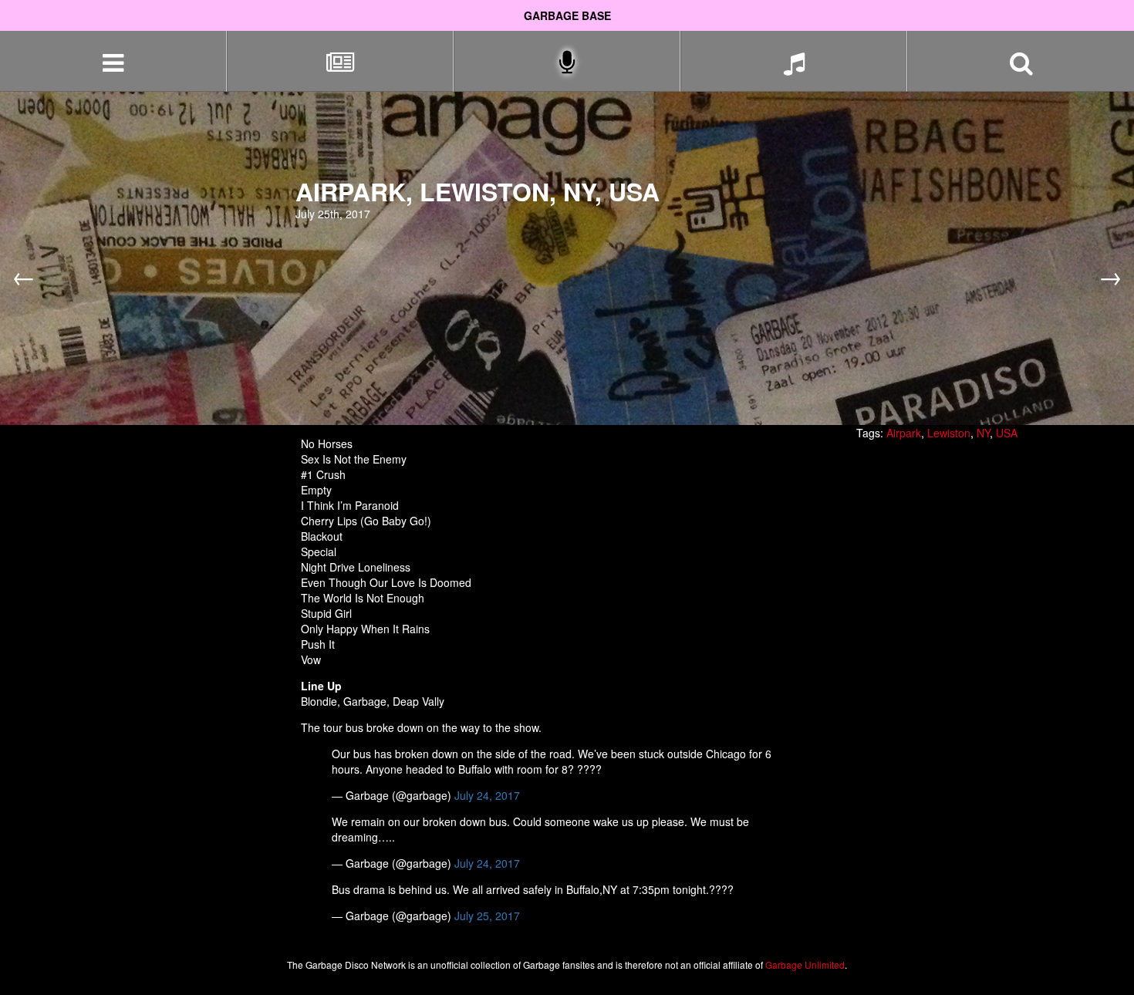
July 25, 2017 (487, 915)
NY (983, 432)
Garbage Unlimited (805, 964)
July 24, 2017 (487, 795)
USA (1007, 432)
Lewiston (948, 432)
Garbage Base (567, 15)
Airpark (903, 432)
